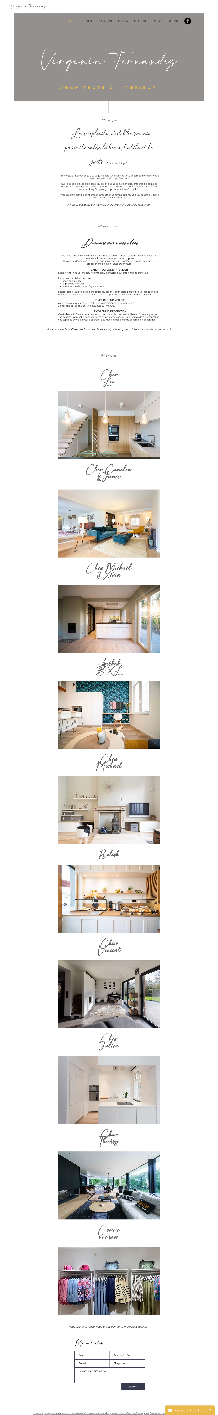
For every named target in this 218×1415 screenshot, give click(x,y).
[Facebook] (187, 21)
